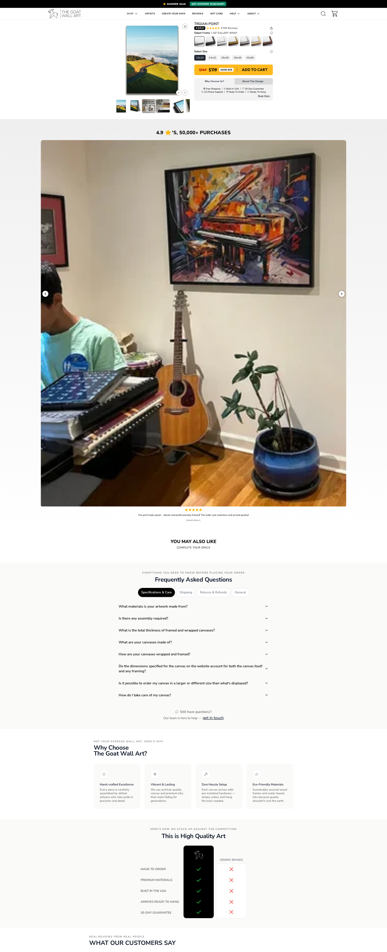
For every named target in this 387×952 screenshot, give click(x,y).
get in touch (213, 717)
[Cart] (334, 13)
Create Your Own (173, 13)
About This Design (252, 81)
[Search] (323, 13)
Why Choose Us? (214, 81)
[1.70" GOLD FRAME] (233, 41)
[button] (193, 4)
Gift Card (216, 13)
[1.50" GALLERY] (199, 41)
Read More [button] (264, 95)
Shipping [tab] (186, 592)
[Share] (271, 28)
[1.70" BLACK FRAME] (211, 41)
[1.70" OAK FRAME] (256, 41)
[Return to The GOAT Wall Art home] (66, 14)
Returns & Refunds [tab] (213, 592)
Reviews (197, 13)
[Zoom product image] (185, 26)
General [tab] (240, 592)
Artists (150, 13)
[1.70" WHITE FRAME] (222, 41)
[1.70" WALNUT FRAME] (268, 41)
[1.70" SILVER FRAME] (245, 41)
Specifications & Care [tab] (156, 592)
